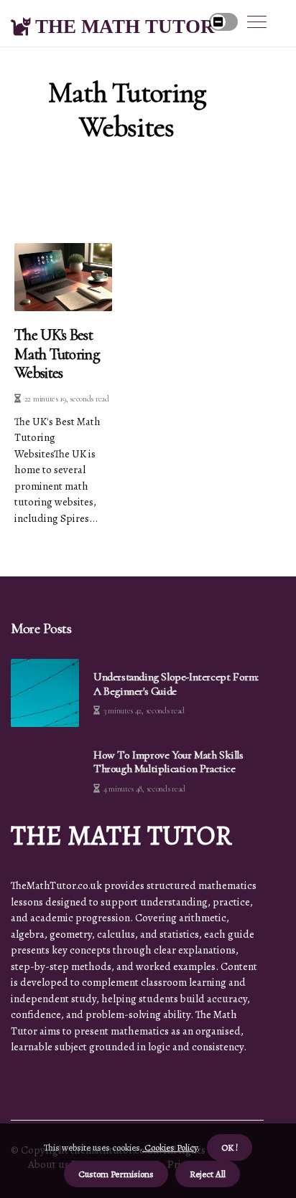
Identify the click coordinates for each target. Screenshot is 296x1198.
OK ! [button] (229, 1147)
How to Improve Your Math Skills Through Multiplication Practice (168, 762)
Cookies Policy (170, 1147)
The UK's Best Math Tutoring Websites (57, 353)
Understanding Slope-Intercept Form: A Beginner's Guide (176, 684)
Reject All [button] (208, 1174)
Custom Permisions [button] (116, 1174)
